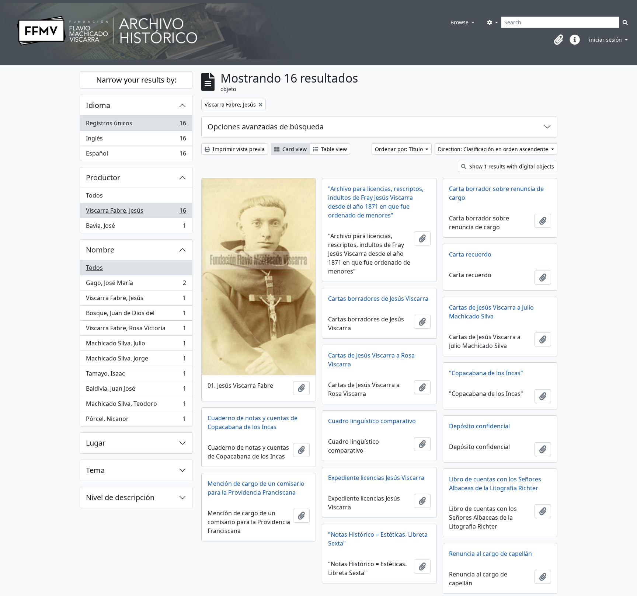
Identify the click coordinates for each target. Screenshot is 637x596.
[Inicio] (215, 31)
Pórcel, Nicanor (136, 420)
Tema (95, 470)
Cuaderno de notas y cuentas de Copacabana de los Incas (252, 422)
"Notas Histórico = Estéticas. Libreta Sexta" (378, 538)
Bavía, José (136, 227)
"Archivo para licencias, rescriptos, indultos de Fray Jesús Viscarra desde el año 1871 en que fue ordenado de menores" (376, 202)
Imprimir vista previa (238, 149)
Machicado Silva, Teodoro (136, 405)
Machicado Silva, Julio (136, 345)
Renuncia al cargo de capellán (490, 554)
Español (136, 155)
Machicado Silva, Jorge (136, 360)
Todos (94, 195)
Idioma (98, 105)
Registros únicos (136, 125)
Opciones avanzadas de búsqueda (266, 127)
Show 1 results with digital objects (511, 166)
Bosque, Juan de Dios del (136, 315)
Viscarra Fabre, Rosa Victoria (136, 330)
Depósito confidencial (479, 426)
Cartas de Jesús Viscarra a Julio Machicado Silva (491, 311)
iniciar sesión (606, 39)
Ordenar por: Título (399, 149)
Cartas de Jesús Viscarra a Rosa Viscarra (371, 359)
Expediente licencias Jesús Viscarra (376, 478)
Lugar (95, 443)
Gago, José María (136, 284)
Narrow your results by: (136, 80)
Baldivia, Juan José (136, 390)
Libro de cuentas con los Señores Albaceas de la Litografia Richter (495, 483)
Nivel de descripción (120, 497)
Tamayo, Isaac (136, 375)
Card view (294, 149)
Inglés (136, 140)
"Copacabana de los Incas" (486, 373)
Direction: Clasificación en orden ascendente (494, 149)
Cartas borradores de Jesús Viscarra (378, 298)
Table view (333, 149)
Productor (103, 177)
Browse (460, 22)
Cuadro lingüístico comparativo (372, 421)
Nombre (100, 250)
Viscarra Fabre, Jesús (136, 212)
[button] (558, 40)
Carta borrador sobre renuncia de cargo (496, 193)
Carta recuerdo (470, 254)
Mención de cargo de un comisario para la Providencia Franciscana (256, 488)
